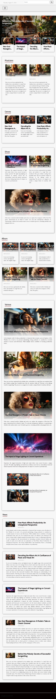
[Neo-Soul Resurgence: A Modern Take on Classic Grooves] (8, 41)
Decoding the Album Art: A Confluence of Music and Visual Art (11, 249)
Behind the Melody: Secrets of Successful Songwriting (18, 22)
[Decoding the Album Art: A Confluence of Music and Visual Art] (35, 41)
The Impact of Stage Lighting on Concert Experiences (14, 165)
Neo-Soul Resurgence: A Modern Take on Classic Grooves (11, 129)
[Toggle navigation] (5, 8)
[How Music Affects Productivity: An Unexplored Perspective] (48, 41)
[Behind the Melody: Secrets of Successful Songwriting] (16, 70)
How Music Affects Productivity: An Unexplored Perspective (44, 129)
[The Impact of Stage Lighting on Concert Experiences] (21, 41)
